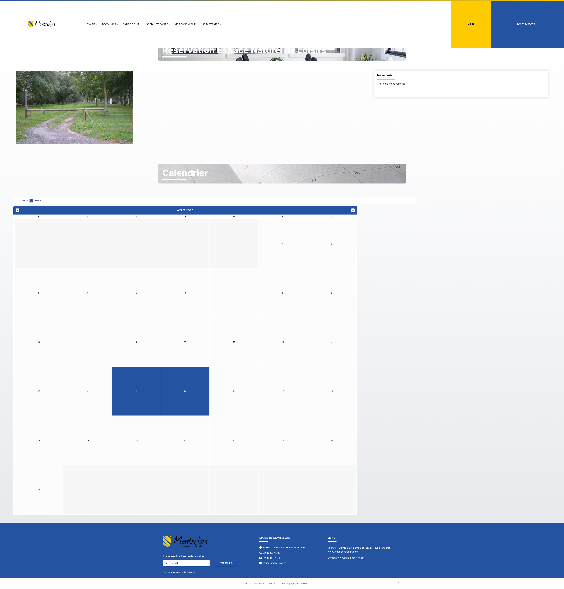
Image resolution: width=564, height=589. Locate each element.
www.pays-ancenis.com (351, 557)
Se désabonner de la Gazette (179, 572)
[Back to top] (399, 583)
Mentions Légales (254, 583)
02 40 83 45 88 (271, 553)
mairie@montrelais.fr (274, 563)
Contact (273, 583)
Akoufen (302, 583)
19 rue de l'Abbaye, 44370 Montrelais (284, 547)
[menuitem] (91, 24)
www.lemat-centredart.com (343, 551)
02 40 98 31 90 (271, 558)
